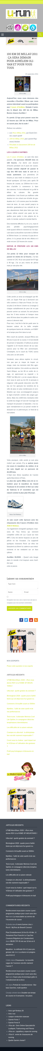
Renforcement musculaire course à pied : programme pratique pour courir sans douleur (21, 913)
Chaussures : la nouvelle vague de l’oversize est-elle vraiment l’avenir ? (20, 963)
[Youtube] (31, 620)
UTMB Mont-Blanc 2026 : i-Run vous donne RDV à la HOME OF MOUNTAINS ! (20, 683)
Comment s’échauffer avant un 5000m (21, 704)
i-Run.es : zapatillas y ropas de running (22, 1031)
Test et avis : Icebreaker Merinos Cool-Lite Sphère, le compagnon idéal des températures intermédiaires (21, 719)
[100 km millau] (22, 84)
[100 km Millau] (22, 435)
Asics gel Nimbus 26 (16, 1011)
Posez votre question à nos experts (20, 666)
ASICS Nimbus (13, 526)
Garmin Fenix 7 (14, 1019)
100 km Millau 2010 (16, 139)
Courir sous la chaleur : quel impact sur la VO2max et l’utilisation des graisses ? (21, 743)
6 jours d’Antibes (18, 107)
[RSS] (36, 620)
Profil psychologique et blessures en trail (21, 895)
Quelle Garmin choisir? (16, 1040)
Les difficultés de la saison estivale (20, 727)
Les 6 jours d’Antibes (15, 157)
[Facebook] (21, 620)
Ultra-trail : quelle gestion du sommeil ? (21, 691)
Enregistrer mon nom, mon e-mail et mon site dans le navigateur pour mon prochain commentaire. (22, 601)
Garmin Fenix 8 (14, 1023)
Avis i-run (11, 1014)
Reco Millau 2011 (19, 133)
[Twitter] (26, 620)
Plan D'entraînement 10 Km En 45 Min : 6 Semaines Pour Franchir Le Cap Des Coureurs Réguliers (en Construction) (21, 935)
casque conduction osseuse (18, 1016)
